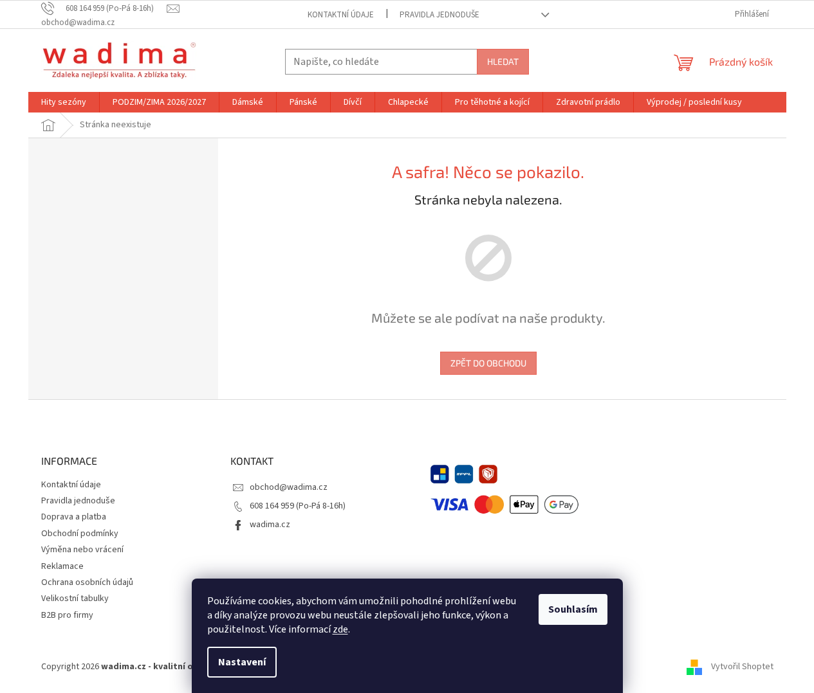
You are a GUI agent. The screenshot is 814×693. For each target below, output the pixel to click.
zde (340, 629)
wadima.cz (270, 524)
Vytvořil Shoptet (742, 666)
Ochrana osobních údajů (87, 582)
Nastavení (242, 662)
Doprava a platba (73, 516)
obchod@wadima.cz (289, 487)
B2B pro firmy (67, 615)
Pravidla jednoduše (439, 15)
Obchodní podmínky (79, 533)
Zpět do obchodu (488, 362)
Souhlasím (573, 609)
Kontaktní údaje (341, 15)
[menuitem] (63, 102)
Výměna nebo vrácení (82, 549)
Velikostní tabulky (75, 598)
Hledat (503, 61)
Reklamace (62, 566)
